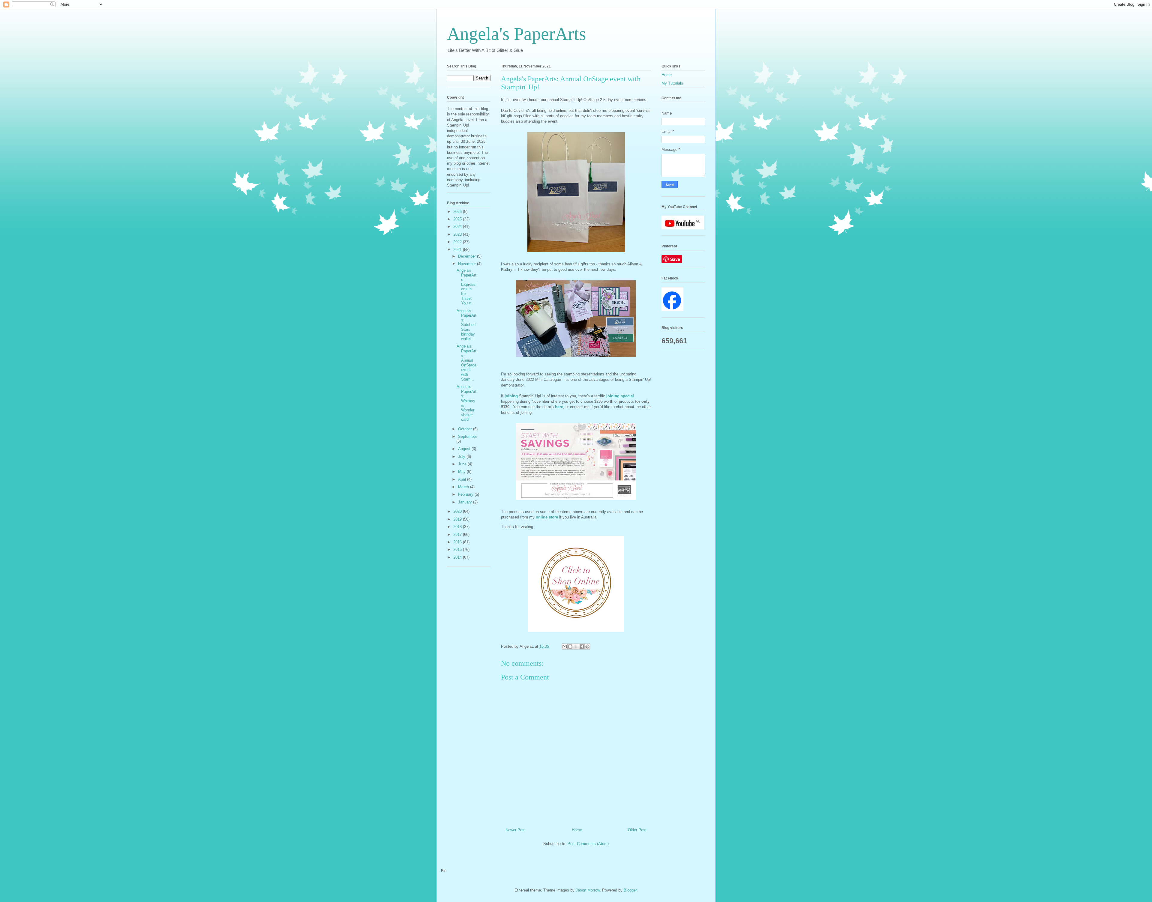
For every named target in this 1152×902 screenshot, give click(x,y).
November (467, 263)
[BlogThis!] (570, 647)
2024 (458, 226)
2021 (458, 249)
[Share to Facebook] (582, 647)
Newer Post (516, 830)
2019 (458, 519)
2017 (458, 534)
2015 (458, 549)
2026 (458, 211)
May (462, 471)
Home (577, 830)
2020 (458, 511)
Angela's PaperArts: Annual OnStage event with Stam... (466, 362)
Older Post (637, 830)
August (465, 449)
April (462, 479)
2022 (458, 242)
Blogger (630, 890)
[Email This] (565, 647)
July (462, 456)
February (466, 494)
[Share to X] (576, 647)
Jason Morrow (588, 890)
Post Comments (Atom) (588, 843)
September (467, 436)
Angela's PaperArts (516, 34)
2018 (458, 526)
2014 (458, 557)
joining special (620, 396)
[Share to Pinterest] (587, 647)
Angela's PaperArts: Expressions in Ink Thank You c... (466, 286)
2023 (458, 234)
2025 (458, 219)
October (465, 429)
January (465, 502)
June (463, 464)
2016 (458, 542)
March (464, 487)
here (559, 407)
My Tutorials (672, 83)
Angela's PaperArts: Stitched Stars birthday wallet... (466, 325)
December (467, 256)
